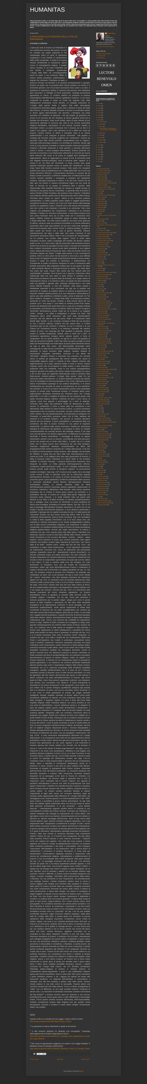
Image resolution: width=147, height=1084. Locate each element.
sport (99, 458)
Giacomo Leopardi (103, 315)
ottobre (101, 124)
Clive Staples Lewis (103, 246)
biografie (100, 221)
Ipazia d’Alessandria (103, 341)
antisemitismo (101, 203)
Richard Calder (102, 431)
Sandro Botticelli (102, 440)
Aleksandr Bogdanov (103, 181)
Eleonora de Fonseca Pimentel (106, 272)
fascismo (100, 286)
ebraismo (100, 268)
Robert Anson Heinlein (104, 433)
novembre (102, 122)
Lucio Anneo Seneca (103, 373)
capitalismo (101, 228)
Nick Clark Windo (102, 389)
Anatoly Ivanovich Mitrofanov (105, 195)
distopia (100, 263)
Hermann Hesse (102, 333)
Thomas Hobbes (102, 478)
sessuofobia (101, 444)
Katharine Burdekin (103, 361)
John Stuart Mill (102, 357)
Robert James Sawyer (104, 437)
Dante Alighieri (102, 252)
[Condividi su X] (41, 1054)
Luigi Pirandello (102, 375)
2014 (99, 152)
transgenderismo (102, 486)
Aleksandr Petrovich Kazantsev (106, 183)
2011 (99, 159)
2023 (99, 108)
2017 (99, 145)
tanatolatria (101, 472)
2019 (99, 117)
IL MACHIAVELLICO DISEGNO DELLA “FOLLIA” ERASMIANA (108, 129)
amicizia (100, 191)
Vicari (99, 496)
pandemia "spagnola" (103, 398)
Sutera (99, 468)
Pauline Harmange (103, 402)
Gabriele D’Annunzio (103, 305)
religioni (100, 429)
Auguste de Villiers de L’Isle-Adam (107, 215)
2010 (99, 161)
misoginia (100, 385)
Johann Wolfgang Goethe (104, 351)
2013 (99, 154)
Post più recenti (34, 1059)
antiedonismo (101, 201)
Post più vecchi (85, 1059)
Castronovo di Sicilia (103, 238)
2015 (99, 150)
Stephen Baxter (102, 462)
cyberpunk (100, 250)
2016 (99, 147)
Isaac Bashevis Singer (104, 343)
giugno (101, 133)
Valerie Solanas (102, 494)
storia (99, 466)
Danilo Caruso (111, 33)
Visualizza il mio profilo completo (105, 46)
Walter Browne (102, 498)
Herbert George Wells (103, 331)
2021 (99, 112)
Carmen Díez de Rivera (104, 234)
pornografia (101, 416)
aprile (101, 135)
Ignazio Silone (101, 337)
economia (100, 270)
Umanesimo (101, 492)
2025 (99, 103)
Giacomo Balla (102, 313)
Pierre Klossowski (102, 404)
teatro (99, 474)
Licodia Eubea (101, 367)
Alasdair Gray (101, 175)
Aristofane (100, 209)
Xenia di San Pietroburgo (104, 502)
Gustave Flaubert (102, 328)
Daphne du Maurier (103, 255)
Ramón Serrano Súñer (104, 425)
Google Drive (101, 57)
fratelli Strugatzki (102, 297)
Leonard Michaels (102, 363)
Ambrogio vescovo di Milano (105, 189)
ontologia (100, 393)
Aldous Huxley (101, 179)
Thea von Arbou (102, 476)
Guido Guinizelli (102, 326)
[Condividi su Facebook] (43, 1054)
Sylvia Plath (101, 470)
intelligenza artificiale (103, 339)
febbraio (101, 140)
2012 (99, 157)
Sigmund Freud (102, 446)
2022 (99, 110)
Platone (100, 408)
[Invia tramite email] (38, 1054)
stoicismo (100, 464)
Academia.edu (101, 55)
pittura (99, 406)
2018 (99, 120)
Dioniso (100, 261)
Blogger (81, 1071)
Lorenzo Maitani (102, 371)
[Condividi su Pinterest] (45, 1054)
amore (99, 193)
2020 (99, 115)
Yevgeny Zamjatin (102, 504)
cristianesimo (101, 248)
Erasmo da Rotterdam (103, 274)
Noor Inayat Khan (102, 391)
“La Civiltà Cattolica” (103, 170)
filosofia (100, 291)
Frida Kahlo (101, 299)
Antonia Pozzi (101, 205)
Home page (60, 1059)
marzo (101, 137)
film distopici (101, 289)
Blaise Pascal (101, 223)
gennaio (101, 142)
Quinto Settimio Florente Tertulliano (107, 422)
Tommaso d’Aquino (103, 484)
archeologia (101, 207)
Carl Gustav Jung (102, 230)
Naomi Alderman (102, 387)
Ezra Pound (101, 282)
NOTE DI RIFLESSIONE (104, 53)
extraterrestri (101, 280)
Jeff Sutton (100, 349)
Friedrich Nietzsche (103, 301)
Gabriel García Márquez (104, 303)
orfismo (100, 395)
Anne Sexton (101, 197)
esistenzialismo (102, 276)
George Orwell (101, 311)
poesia (99, 410)
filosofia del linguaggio (104, 293)
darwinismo (101, 257)
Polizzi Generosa (102, 414)
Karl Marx (100, 359)
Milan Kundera (102, 383)
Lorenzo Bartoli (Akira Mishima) (106, 369)
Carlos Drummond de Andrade (106, 232)
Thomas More (101, 480)
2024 (99, 106)
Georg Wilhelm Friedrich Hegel (106, 309)
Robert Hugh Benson (103, 435)
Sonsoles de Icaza (103, 454)
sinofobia (100, 450)
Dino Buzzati (101, 259)
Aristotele (100, 211)
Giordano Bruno (102, 317)
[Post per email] (34, 1053)
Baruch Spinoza (102, 219)
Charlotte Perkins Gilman (104, 240)
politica (99, 412)
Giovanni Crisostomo (103, 319)
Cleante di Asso (102, 244)
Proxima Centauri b (103, 418)
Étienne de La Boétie (103, 278)
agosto (101, 126)
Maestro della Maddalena (104, 377)
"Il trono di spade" (102, 168)
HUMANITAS (47, 9)
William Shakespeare (103, 500)
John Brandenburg (103, 353)
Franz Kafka (101, 295)
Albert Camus (101, 177)
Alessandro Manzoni (103, 187)
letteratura (100, 365)
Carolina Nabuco (102, 236)
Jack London (101, 345)
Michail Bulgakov (102, 381)
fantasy (99, 284)
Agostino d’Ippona (102, 173)
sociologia (100, 452)
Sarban (100, 442)
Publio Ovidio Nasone (103, 420)
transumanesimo (102, 488)
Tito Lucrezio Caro (103, 482)
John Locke (101, 355)
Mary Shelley (101, 379)
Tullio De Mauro (102, 490)
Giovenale (100, 321)
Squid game (101, 460)
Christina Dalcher (102, 242)
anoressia (100, 199)
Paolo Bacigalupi (102, 400)
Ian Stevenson (101, 335)
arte (99, 213)
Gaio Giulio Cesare (103, 307)
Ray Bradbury (101, 427)
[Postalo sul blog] (39, 1054)
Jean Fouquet (101, 347)
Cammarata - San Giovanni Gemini (107, 225)
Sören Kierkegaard (103, 456)
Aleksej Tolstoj (101, 185)
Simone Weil (101, 448)
